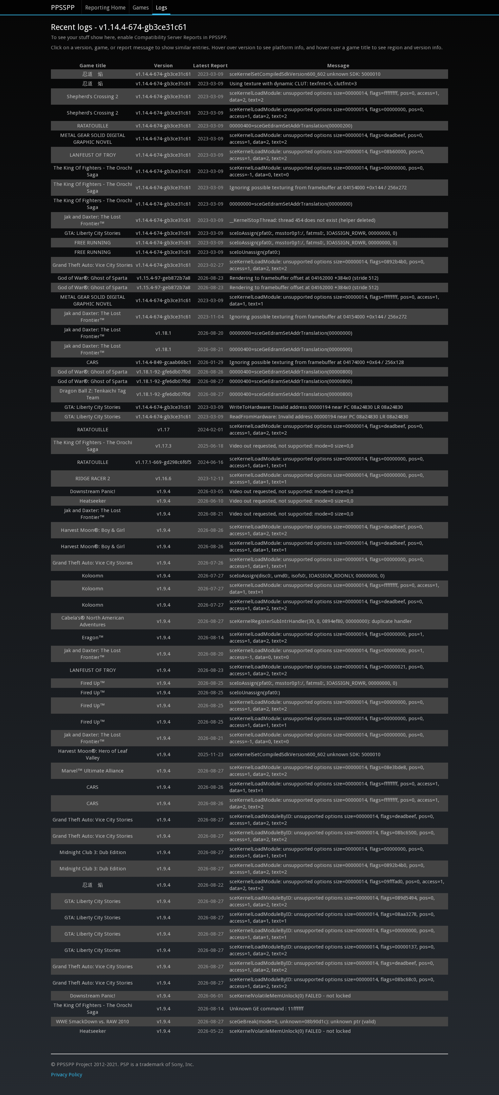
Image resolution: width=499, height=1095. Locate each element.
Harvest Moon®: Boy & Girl (93, 530)
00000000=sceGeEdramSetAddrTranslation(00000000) (290, 204)
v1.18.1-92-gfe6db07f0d (163, 372)
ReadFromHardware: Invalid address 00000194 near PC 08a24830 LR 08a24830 (318, 417)
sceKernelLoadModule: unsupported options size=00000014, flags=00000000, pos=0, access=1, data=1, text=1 (327, 462)
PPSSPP (63, 7)
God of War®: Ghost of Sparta (92, 278)
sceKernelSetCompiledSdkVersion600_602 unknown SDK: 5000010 (305, 74)
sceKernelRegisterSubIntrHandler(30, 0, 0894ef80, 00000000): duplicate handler (320, 621)
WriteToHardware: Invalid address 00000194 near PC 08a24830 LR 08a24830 (316, 407)
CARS (92, 362)
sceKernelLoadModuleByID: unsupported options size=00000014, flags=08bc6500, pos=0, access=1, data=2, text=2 (332, 836)
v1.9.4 (163, 491)
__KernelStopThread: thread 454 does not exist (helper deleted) (302, 220)
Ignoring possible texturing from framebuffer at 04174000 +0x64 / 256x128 (316, 362)
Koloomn (92, 576)
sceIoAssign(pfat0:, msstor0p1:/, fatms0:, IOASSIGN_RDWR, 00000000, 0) (313, 233)
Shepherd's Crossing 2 (92, 96)
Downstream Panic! (92, 491)
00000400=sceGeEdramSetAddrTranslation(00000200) (290, 126)
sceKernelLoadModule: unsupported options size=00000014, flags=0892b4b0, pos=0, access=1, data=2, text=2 (327, 265)
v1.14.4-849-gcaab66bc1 (163, 362)
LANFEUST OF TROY (93, 155)
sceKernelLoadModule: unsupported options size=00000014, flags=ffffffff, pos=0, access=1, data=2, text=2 (335, 96)
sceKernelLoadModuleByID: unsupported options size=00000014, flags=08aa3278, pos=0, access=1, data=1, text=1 (332, 917)
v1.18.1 (163, 333)
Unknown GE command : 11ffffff (267, 1009)
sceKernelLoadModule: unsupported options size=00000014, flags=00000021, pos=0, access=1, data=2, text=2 (327, 670)
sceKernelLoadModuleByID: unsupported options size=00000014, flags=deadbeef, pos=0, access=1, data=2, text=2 (332, 819)
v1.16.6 (163, 478)
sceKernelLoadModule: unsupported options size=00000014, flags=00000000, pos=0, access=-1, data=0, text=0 (327, 171)
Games (141, 7)
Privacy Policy (66, 1075)
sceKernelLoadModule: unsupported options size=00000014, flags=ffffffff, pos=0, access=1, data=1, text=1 (335, 300)
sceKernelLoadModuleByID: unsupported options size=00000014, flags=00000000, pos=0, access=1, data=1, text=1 (332, 933)
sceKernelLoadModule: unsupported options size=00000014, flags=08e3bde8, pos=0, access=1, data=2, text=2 (327, 770)
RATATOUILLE (92, 126)
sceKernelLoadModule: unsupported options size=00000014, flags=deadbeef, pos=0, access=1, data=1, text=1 (327, 546)
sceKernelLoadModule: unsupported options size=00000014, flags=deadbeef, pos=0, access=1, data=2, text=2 (327, 138)
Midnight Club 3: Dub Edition (92, 852)
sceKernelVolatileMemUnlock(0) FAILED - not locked (290, 996)
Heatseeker (92, 501)
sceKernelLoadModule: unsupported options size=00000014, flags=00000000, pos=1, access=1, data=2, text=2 (327, 637)
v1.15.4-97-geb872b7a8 (163, 278)
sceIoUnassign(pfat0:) (254, 252)
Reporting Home (105, 7)
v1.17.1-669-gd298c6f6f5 (163, 462)
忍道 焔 (92, 74)
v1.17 (163, 430)
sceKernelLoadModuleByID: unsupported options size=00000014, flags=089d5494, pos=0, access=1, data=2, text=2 (332, 901)
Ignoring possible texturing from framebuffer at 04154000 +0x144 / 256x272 (318, 188)
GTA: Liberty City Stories (92, 233)
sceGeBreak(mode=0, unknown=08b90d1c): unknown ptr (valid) (302, 1022)
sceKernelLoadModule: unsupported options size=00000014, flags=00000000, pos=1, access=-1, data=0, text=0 (327, 653)
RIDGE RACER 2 (92, 478)
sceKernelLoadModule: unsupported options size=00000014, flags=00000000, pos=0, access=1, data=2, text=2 (327, 112)
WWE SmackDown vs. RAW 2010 (92, 1022)
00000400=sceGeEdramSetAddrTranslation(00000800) (290, 372)
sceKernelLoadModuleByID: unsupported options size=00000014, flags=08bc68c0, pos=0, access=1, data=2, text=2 (332, 982)
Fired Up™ (92, 683)
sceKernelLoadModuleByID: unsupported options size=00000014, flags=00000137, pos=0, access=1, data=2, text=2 (332, 950)
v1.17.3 (163, 446)
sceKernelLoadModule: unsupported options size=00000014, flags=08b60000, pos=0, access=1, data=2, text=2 (327, 155)
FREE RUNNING (92, 243)
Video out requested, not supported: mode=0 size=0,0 (291, 446)
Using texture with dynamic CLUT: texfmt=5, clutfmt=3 (293, 84)
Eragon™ (93, 638)
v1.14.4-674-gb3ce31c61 (163, 74)
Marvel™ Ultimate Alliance (92, 771)
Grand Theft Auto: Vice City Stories (93, 265)
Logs (161, 7)
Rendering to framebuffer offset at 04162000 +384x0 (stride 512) (303, 278)
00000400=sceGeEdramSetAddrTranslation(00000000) (290, 349)
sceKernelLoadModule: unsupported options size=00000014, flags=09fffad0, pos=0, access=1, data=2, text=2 (337, 885)
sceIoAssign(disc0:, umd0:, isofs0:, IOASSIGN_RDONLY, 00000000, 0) (307, 576)
